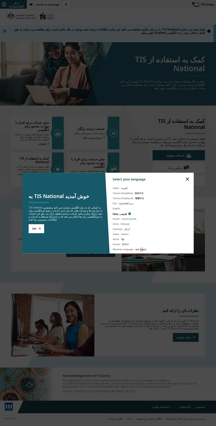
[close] (187, 179)
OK (34, 229)
